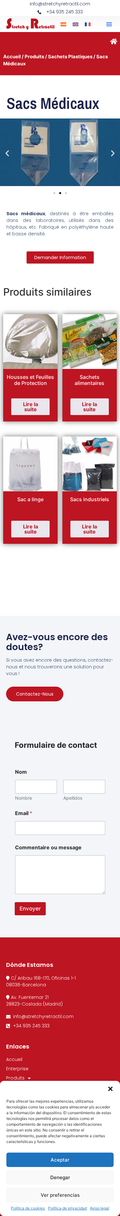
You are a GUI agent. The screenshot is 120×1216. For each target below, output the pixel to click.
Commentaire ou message (48, 848)
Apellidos (72, 798)
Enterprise (17, 1068)
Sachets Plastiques (70, 57)
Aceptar (60, 1160)
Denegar (60, 1177)
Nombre (23, 798)
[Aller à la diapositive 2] (60, 193)
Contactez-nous (34, 694)
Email (23, 813)
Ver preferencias (60, 1195)
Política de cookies (28, 1208)
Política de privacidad (67, 1208)
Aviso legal (99, 1208)
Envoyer (30, 908)
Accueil (12, 57)
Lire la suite (30, 406)
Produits (34, 57)
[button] (110, 1089)
